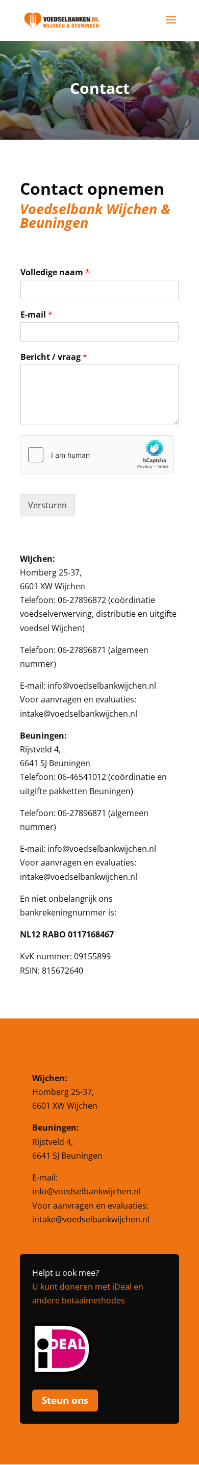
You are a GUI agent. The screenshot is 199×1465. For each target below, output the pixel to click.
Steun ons (65, 1400)
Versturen (47, 505)
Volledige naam (55, 272)
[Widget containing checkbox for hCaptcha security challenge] (97, 454)
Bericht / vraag (53, 357)
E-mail (36, 314)
